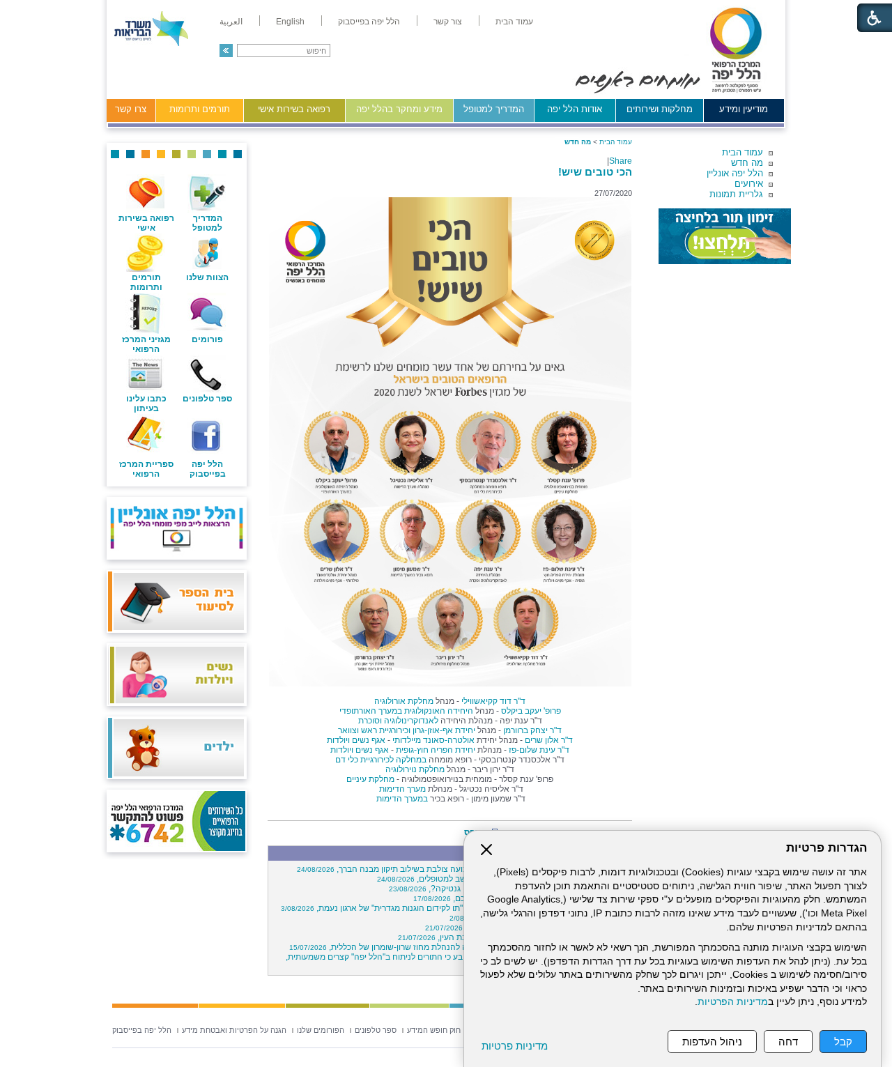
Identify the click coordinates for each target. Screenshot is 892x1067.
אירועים (749, 183)
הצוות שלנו (207, 277)
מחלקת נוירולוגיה (415, 769)
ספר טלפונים (207, 399)
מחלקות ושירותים (659, 109)
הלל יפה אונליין (735, 173)
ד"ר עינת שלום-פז (539, 750)
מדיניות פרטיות (515, 1046)
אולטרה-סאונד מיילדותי (433, 740)
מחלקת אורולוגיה (403, 701)
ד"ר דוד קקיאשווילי (493, 701)
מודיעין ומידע (743, 109)
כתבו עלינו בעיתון (146, 403)
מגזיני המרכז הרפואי (146, 344)
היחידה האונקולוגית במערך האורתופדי (406, 711)
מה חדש (747, 163)
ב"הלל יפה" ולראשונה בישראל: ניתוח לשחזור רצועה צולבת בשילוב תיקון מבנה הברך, (462, 869)
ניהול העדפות (712, 1041)
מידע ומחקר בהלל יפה (399, 109)
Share (620, 161)
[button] (226, 50)
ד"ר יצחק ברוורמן (532, 730)
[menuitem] (514, 21)
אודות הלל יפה (574, 109)
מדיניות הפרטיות (733, 1002)
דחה (788, 1041)
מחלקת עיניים (370, 779)
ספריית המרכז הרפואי (146, 469)
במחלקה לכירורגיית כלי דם (380, 760)
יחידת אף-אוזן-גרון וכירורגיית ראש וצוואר (406, 730)
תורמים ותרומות (199, 109)
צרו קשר (130, 109)
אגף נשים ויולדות (356, 740)
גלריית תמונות (736, 194)
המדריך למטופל (493, 109)
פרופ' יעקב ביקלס (531, 711)
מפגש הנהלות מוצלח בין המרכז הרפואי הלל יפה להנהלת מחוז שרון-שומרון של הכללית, (458, 947)
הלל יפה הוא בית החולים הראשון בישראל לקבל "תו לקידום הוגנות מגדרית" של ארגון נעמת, (454, 908)
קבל (843, 1041)
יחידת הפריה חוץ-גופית (435, 750)
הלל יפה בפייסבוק (208, 469)
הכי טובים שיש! (595, 172)
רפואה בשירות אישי (294, 109)
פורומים (207, 339)
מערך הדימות (401, 789)
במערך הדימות (401, 799)
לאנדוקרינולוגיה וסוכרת (398, 721)
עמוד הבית (742, 152)
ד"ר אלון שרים (549, 740)
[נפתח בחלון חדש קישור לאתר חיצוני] (725, 236)
